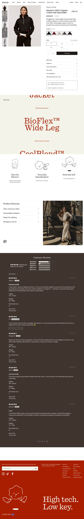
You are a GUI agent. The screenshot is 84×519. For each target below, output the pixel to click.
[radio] (48, 33)
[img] (13, 278)
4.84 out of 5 (23, 265)
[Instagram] (3, 473)
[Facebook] (12, 473)
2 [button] (39, 441)
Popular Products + (66, 477)
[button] (33, 261)
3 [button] (42, 441)
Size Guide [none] (74, 40)
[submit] (35, 468)
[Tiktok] (8, 473)
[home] (7, 2)
